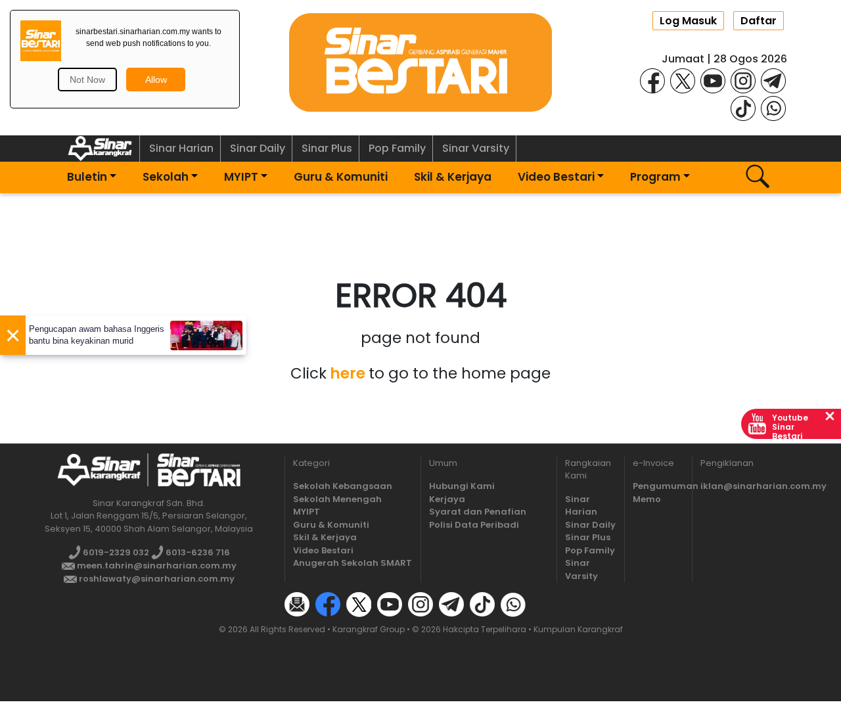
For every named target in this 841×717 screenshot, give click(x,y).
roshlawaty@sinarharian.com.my (156, 578)
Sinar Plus (327, 148)
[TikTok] (743, 107)
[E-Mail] (297, 604)
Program (655, 177)
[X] (682, 79)
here (348, 373)
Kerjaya (447, 499)
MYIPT (241, 177)
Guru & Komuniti (341, 177)
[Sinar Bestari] (420, 61)
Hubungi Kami (462, 486)
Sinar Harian (181, 148)
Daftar (758, 20)
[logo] (99, 469)
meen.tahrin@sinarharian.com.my (156, 565)
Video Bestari (556, 177)
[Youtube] (712, 79)
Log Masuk (688, 20)
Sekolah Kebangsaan (342, 486)
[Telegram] (773, 79)
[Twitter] (358, 604)
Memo (647, 499)
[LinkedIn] (544, 604)
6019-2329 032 (115, 552)
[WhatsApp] (773, 107)
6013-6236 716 (197, 552)
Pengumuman (665, 486)
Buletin (87, 177)
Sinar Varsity (475, 148)
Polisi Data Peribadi (474, 525)
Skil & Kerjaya (452, 177)
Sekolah (166, 177)
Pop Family (397, 148)
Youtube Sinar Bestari (790, 427)
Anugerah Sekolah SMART (352, 563)
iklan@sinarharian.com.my (763, 486)
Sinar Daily (257, 148)
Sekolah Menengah (337, 499)
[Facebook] (652, 79)
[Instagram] (743, 79)
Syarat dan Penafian (477, 511)
